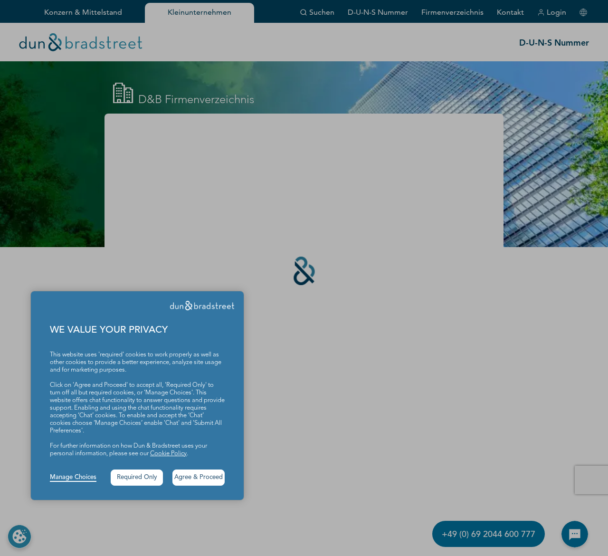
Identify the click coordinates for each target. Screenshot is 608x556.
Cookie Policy (168, 454)
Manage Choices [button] (73, 477)
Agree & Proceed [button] (198, 477)
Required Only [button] (137, 477)
